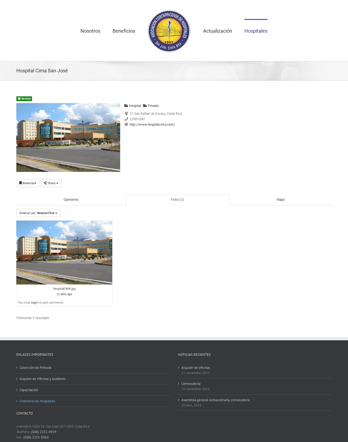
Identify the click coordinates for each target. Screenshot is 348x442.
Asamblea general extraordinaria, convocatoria (215, 400)
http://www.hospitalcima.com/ (152, 124)
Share (51, 183)
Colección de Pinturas (35, 367)
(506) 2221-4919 (43, 431)
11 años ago (64, 294)
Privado (153, 105)
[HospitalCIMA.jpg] (64, 252)
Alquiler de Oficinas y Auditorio (43, 378)
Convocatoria (190, 383)
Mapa (280, 199)
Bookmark (29, 183)
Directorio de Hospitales (37, 401)
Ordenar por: (36, 213)
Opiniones (71, 199)
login (34, 302)
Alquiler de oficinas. (196, 367)
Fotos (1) (177, 199)
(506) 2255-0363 (36, 437)
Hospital (134, 105)
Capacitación (29, 390)
